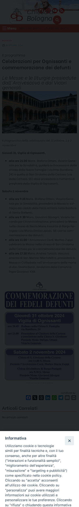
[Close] (69, 440)
